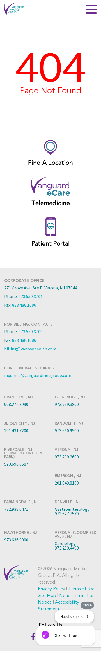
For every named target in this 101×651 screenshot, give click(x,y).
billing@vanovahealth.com (30, 349)
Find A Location (50, 162)
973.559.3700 (31, 331)
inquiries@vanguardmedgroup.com (37, 375)
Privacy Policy (51, 589)
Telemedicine (50, 203)
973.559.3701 (31, 296)
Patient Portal (50, 243)
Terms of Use (81, 589)
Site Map (47, 595)
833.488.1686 (24, 305)
